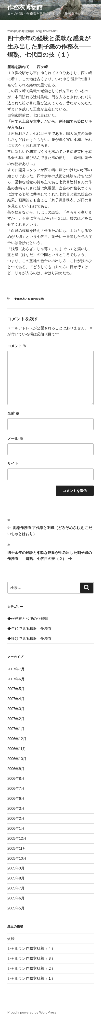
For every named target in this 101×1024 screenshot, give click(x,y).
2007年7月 (16, 669)
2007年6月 (16, 679)
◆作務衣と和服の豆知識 (29, 298)
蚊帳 (11, 938)
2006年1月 (16, 828)
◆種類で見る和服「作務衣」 (31, 638)
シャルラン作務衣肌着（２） (31, 968)
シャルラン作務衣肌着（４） (31, 948)
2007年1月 (16, 729)
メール (15, 438)
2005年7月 (16, 888)
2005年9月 (16, 868)
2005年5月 (16, 908)
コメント (17, 346)
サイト (12, 463)
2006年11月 (16, 749)
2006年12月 (16, 739)
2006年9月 (16, 769)
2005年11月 (16, 848)
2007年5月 (16, 689)
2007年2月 (16, 719)
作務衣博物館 (25, 7)
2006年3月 (16, 808)
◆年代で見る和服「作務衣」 (31, 628)
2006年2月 (16, 818)
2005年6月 (16, 898)
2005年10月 (16, 858)
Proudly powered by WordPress (31, 1012)
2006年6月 (16, 798)
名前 (13, 413)
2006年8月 (16, 778)
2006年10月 (16, 759)
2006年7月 (16, 788)
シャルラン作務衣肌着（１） (31, 978)
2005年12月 (16, 838)
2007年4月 (16, 699)
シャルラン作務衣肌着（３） (31, 958)
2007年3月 (16, 709)
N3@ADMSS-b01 (47, 31)
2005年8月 (16, 878)
